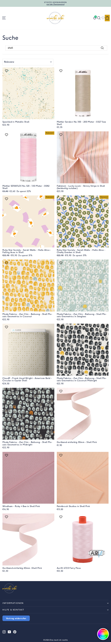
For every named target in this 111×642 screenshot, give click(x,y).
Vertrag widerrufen (16, 618)
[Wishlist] (103, 18)
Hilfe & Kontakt (13, 610)
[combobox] (56, 47)
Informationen (13, 603)
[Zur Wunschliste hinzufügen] (7, 71)
